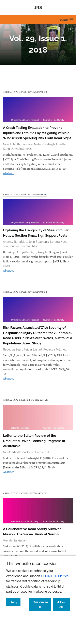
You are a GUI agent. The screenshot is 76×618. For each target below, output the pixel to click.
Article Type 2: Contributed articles (25, 493)
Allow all (63, 604)
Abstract (8, 173)
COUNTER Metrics (55, 576)
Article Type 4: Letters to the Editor (25, 399)
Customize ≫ (42, 604)
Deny (15, 602)
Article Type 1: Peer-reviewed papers (25, 91)
